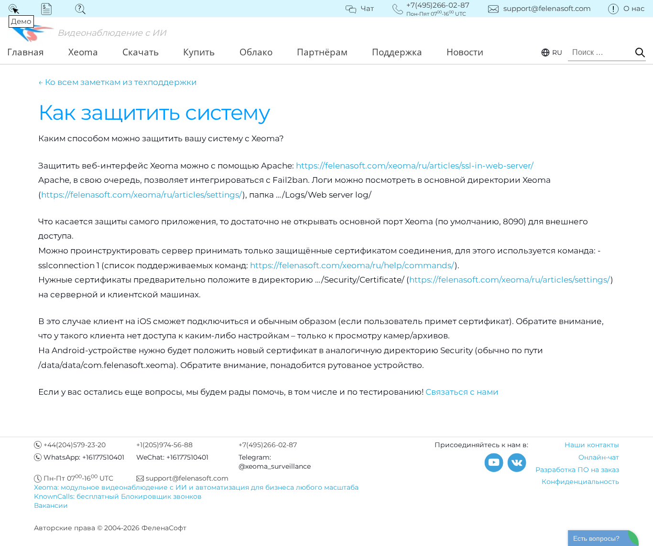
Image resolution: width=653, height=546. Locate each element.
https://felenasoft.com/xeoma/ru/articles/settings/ (141, 195)
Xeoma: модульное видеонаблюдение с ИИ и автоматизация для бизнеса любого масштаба (196, 487)
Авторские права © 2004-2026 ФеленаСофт (110, 528)
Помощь (83, 8)
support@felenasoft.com (547, 8)
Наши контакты (592, 445)
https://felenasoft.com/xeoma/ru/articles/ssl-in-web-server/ (414, 165)
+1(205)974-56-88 (164, 445)
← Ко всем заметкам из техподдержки (117, 82)
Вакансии (51, 505)
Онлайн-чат (598, 457)
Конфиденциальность (580, 481)
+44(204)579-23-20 (75, 445)
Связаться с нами (462, 392)
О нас (633, 8)
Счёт (49, 8)
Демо (15, 8)
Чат (367, 8)
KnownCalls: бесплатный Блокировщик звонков (118, 496)
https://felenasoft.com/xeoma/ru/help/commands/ (352, 265)
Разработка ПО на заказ (577, 469)
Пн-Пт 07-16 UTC (78, 478)
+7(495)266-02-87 (268, 445)
